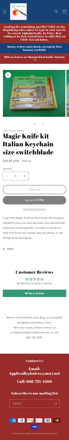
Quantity (7, 168)
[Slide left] (26, 124)
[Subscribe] (56, 403)
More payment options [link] (34, 209)
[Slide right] (43, 124)
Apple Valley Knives (28, 433)
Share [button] (10, 248)
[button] (5, 12)
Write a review (34, 293)
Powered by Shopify (47, 433)
